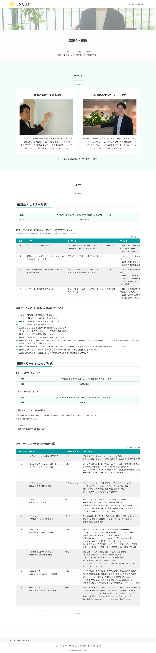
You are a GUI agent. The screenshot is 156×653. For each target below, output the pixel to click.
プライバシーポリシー (95, 646)
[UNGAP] (20, 4)
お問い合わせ (72, 646)
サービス (63, 646)
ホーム (55, 646)
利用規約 (83, 646)
